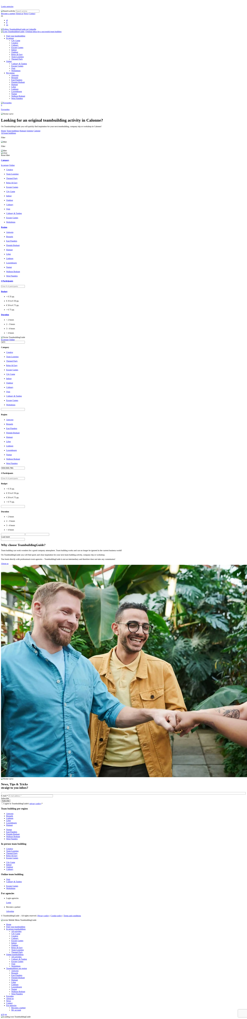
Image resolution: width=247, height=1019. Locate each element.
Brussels (14, 77)
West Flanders (17, 98)
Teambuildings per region (16, 968)
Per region (10, 73)
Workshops (15, 71)
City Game (15, 40)
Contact (32, 13)
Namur (14, 94)
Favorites (10, 996)
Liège (13, 87)
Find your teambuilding (15, 36)
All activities (16, 931)
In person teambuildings (16, 929)
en (7, 25)
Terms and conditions (72, 916)
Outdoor (14, 52)
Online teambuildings (15, 954)
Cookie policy (56, 916)
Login (8, 902)
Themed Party (17, 59)
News (26, 13)
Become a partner (8, 13)
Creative (14, 43)
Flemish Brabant (18, 82)
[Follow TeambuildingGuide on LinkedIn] (18, 29)
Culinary (14, 45)
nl (7, 20)
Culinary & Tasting (19, 64)
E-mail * (4, 796)
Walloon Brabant (18, 96)
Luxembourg (16, 91)
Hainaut (14, 84)
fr (6, 22)
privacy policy (35, 803)
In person (10, 38)
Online (9, 61)
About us (19, 13)
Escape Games (17, 47)
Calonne (37, 131)
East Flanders (16, 80)
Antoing (29, 131)
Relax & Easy (17, 54)
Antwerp (15, 75)
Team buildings (13, 131)
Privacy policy (43, 916)
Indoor (14, 50)
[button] (123, 160)
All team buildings (8, 133)
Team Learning (17, 57)
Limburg (14, 89)
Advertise (10, 911)
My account (16, 1010)
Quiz (13, 68)
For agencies (11, 1005)
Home (3, 131)
